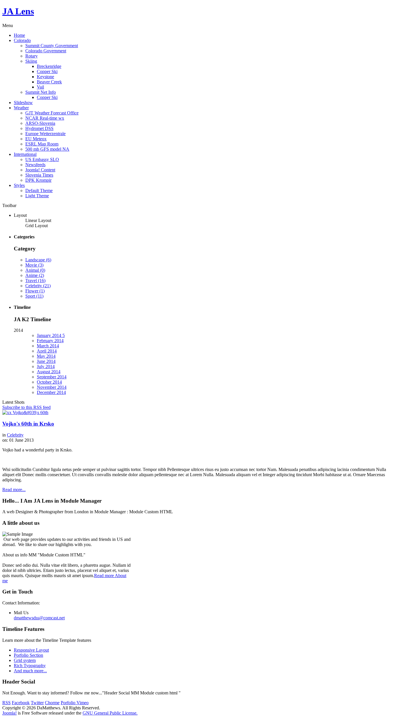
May (46, 356)
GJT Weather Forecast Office (52, 112)
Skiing (31, 61)
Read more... (14, 489)
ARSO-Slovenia (40, 123)
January (51, 335)
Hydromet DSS (39, 128)
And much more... (30, 670)
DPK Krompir (38, 180)
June (46, 361)
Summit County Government (51, 45)
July (46, 366)
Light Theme (37, 195)
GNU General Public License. (110, 713)
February (50, 340)
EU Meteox (36, 138)
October (49, 382)
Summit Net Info (40, 92)
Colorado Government (45, 50)
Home (19, 35)
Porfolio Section (28, 655)
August (48, 371)
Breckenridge (49, 66)
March (48, 345)
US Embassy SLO (42, 159)
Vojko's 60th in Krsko (28, 424)
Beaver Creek (49, 81)
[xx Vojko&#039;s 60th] (25, 412)
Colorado (22, 40)
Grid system (25, 660)
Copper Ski (47, 71)
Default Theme (39, 190)
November (51, 387)
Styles (19, 185)
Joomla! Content (40, 169)
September (51, 376)
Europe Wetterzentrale (45, 133)
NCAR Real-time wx (44, 118)
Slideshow (23, 102)
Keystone (45, 76)
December (51, 392)
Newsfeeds (35, 164)
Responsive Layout (31, 650)
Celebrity (15, 434)
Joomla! (9, 713)
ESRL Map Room (41, 143)
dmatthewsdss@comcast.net (39, 617)
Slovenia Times (39, 175)
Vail (40, 87)
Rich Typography (30, 665)
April (47, 351)
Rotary (31, 55)
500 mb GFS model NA (47, 149)
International (25, 154)
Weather (21, 107)
